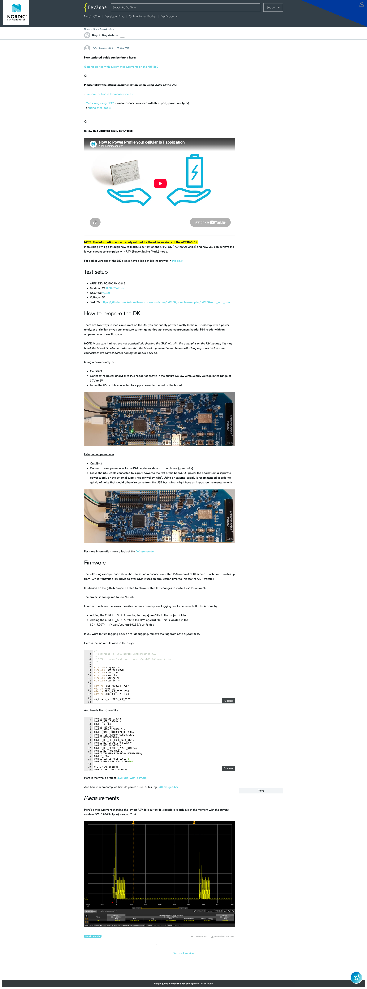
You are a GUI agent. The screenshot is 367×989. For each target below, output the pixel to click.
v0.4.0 (106, 293)
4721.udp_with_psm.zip (132, 778)
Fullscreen (228, 700)
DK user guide (145, 551)
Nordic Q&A (92, 16)
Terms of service (183, 953)
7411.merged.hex (168, 787)
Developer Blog (114, 16)
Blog (95, 29)
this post (177, 260)
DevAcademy (169, 16)
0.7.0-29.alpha (115, 288)
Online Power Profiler (142, 16)
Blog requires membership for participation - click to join (183, 983)
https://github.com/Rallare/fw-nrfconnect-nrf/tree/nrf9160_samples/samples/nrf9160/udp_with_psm (165, 302)
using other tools (99, 108)
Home (87, 29)
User (361, 4)
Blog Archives (107, 29)
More (122, 35)
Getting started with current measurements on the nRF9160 (121, 66)
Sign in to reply (92, 936)
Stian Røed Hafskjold (103, 48)
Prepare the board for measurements (109, 94)
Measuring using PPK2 (100, 103)
